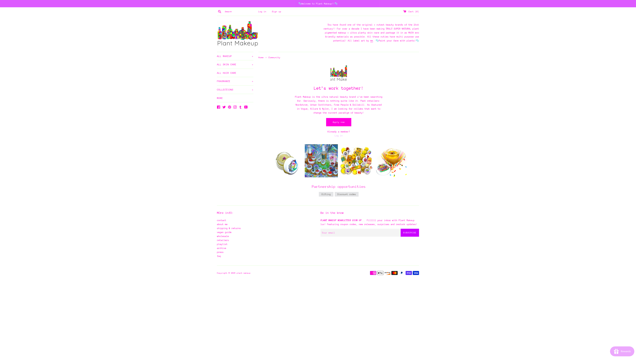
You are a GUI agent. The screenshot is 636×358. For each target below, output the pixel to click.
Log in (262, 11)
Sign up (276, 11)
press (220, 252)
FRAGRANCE (235, 81)
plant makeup (244, 273)
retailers (223, 240)
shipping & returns (229, 228)
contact (221, 220)
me (371, 40)
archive (221, 248)
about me (222, 224)
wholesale (223, 236)
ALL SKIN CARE (235, 64)
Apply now (339, 122)
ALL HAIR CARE (226, 72)
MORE (220, 98)
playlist (222, 244)
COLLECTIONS (235, 89)
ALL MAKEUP (235, 56)
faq (219, 256)
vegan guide (224, 232)
